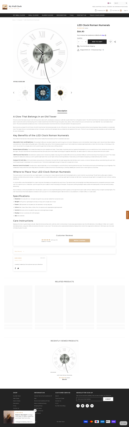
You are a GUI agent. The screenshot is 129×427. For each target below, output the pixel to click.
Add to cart (97, 41)
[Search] (121, 3)
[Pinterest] (87, 405)
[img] (18, 258)
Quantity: (79, 38)
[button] (13, 92)
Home (13, 20)
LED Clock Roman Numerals (64, 375)
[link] (18, 325)
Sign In (126, 10)
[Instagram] (82, 405)
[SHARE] (114, 42)
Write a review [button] (79, 240)
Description (62, 111)
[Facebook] (78, 405)
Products (19, 20)
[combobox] (119, 3)
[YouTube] (92, 405)
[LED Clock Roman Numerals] (64, 359)
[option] (42, 53)
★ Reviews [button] (127, 215)
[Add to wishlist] (110, 41)
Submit (108, 399)
